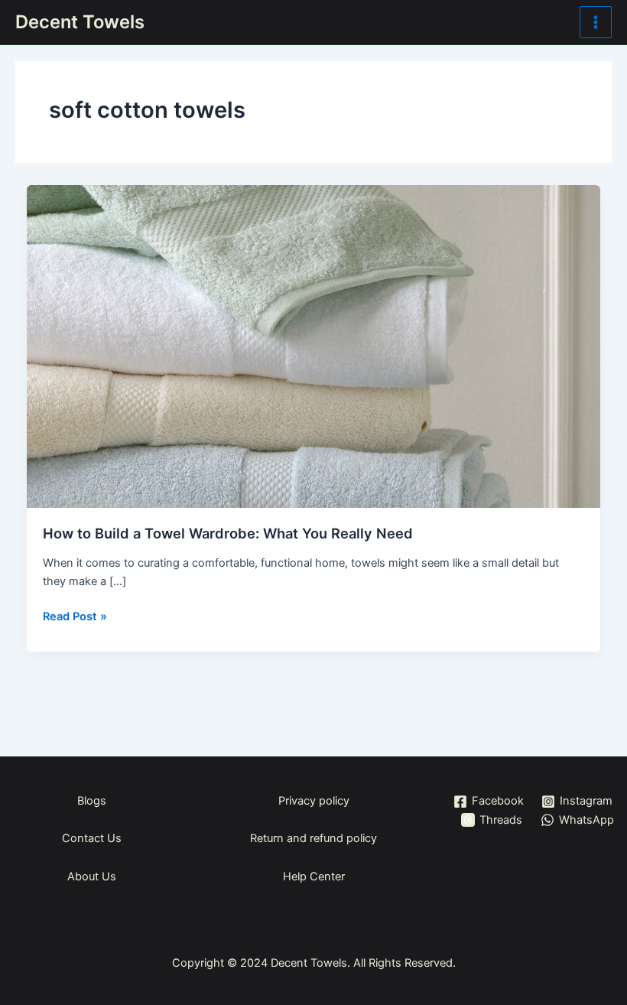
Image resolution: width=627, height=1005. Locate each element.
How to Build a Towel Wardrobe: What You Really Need (228, 533)
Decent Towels (80, 22)
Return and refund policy (313, 838)
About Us (91, 876)
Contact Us (92, 838)
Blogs (91, 801)
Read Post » (75, 615)
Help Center (314, 876)
